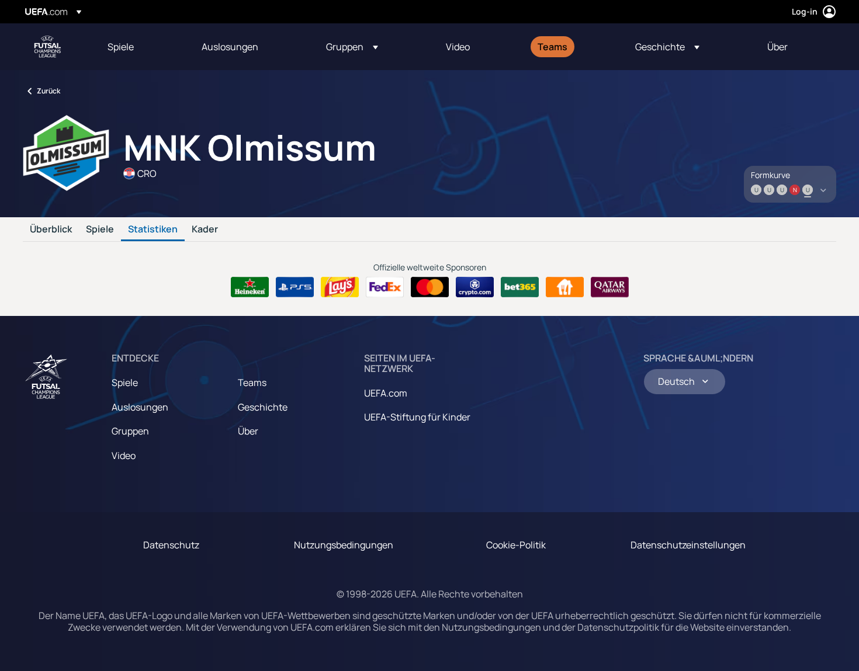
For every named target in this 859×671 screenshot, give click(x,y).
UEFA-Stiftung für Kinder (417, 417)
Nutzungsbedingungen (343, 544)
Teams (252, 382)
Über (248, 431)
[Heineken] (250, 287)
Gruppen (130, 431)
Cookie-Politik (516, 544)
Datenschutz (171, 544)
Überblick (51, 229)
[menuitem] (140, 47)
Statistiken (153, 229)
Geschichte (263, 407)
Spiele (100, 229)
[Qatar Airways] (610, 287)
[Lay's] (340, 287)
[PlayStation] (295, 287)
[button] (352, 47)
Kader (205, 229)
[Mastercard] (430, 287)
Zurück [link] (48, 91)
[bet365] (520, 287)
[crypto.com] (475, 287)
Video (124, 455)
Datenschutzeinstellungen (688, 544)
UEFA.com (385, 393)
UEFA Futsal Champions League (47, 47)
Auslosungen (140, 407)
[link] (120, 47)
